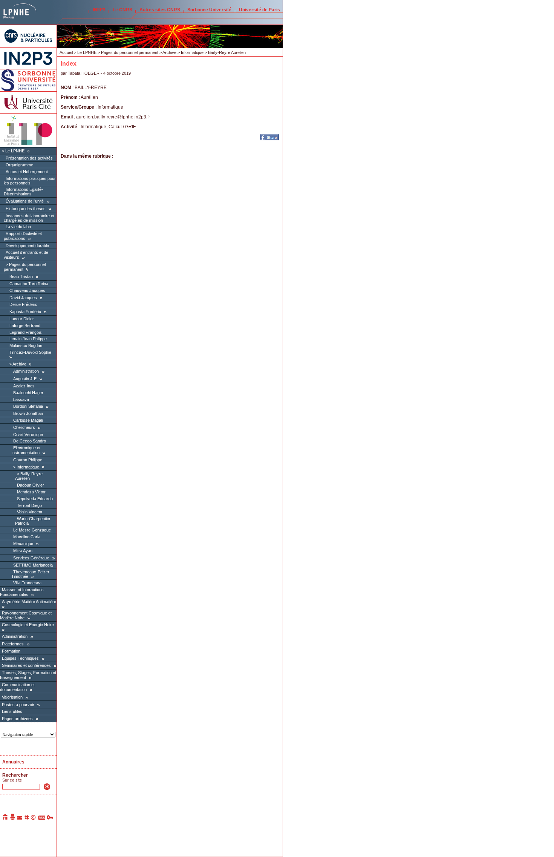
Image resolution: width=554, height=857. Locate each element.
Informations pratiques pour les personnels (30, 180)
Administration (26, 371)
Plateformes (13, 644)
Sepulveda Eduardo (35, 498)
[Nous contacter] (20, 818)
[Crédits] (34, 818)
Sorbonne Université (209, 9)
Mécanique (23, 543)
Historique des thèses (26, 208)
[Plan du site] (26, 818)
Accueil (66, 52)
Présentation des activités (29, 158)
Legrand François (25, 332)
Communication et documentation (17, 687)
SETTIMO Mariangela (33, 565)
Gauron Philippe (27, 460)
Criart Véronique (28, 434)
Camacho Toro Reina (28, 283)
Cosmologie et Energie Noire (28, 624)
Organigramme (19, 165)
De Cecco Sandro (29, 441)
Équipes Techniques (20, 658)
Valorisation (12, 697)
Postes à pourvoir (18, 704)
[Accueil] (6, 818)
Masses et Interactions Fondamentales (22, 592)
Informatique (28, 467)
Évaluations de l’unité (25, 201)
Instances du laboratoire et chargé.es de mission (29, 218)
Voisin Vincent (29, 512)
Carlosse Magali (28, 420)
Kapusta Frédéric (25, 311)
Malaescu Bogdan (25, 345)
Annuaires (13, 762)
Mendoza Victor (31, 492)
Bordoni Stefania (28, 406)
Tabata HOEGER (83, 73)
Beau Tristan (21, 276)
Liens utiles (12, 711)
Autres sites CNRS (159, 9)
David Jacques (23, 297)
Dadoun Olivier (30, 485)
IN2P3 (99, 9)
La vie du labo (18, 226)
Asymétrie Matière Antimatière (29, 601)
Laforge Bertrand (24, 325)
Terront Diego (29, 505)
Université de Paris (259, 9)
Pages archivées (17, 718)
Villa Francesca (27, 583)
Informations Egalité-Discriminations (23, 191)
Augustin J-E (25, 378)
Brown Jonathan (28, 413)
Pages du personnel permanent (129, 52)
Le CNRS (122, 9)
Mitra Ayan (22, 550)
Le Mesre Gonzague (32, 530)
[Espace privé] (50, 818)
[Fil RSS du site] (42, 818)
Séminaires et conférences (26, 665)
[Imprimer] (13, 818)
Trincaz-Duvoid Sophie (30, 352)
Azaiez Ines (24, 386)
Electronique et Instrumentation (25, 450)
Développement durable (27, 245)
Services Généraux (31, 558)
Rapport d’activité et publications (23, 236)
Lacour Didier (21, 318)
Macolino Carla (26, 536)
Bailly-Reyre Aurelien (29, 476)
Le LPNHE (14, 151)
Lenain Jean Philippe (28, 338)
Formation (11, 651)
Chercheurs (24, 427)
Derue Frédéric (23, 304)
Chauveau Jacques (27, 290)
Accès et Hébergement (27, 171)
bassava (21, 399)
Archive (19, 364)
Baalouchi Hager (28, 392)
